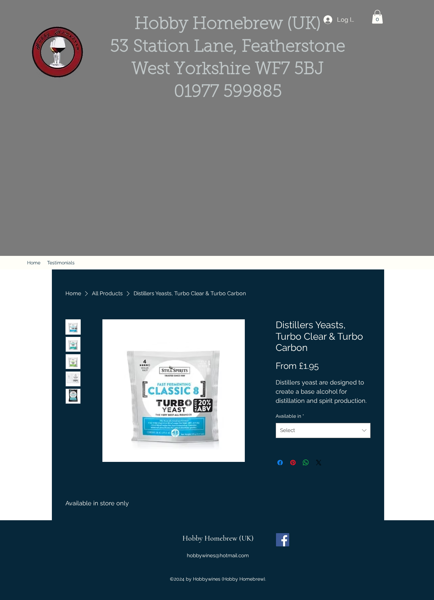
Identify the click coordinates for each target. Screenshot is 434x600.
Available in (290, 416)
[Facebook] (282, 539)
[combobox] (323, 430)
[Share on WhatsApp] (306, 462)
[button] (377, 17)
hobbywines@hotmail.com (218, 555)
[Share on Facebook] (280, 462)
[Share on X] (319, 462)
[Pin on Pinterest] (293, 462)
